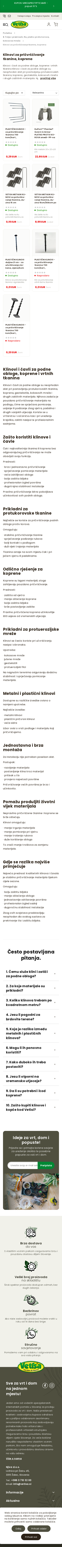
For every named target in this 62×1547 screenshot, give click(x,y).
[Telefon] (4, 15)
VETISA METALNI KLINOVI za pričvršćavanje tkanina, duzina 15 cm (15, 198)
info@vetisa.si (22, 1484)
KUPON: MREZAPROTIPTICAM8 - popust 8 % (31, 5)
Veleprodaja (24, 16)
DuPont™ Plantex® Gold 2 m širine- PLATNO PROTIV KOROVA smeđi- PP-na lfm (44, 133)
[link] (48, 24)
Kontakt (55, 16)
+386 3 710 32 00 (21, 1480)
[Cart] (56, 24)
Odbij (18, 1528)
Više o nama (14, 1458)
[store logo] (19, 24)
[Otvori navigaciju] (5, 25)
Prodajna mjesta (41, 16)
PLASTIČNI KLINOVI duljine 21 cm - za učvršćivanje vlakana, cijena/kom (14, 263)
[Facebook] (45, 1386)
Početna (7, 33)
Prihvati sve (31, 1536)
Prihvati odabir (39, 1528)
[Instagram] (51, 1386)
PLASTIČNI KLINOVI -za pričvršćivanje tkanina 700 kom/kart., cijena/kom (15, 133)
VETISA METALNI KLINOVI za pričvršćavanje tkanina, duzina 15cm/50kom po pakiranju (45, 198)
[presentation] (6, 6)
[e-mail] (9, 15)
